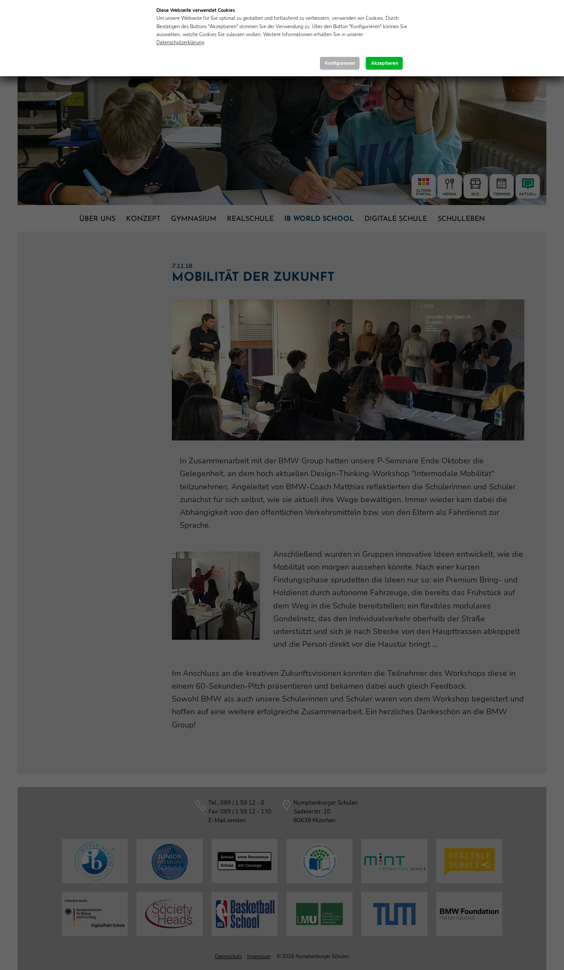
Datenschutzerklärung (180, 42)
